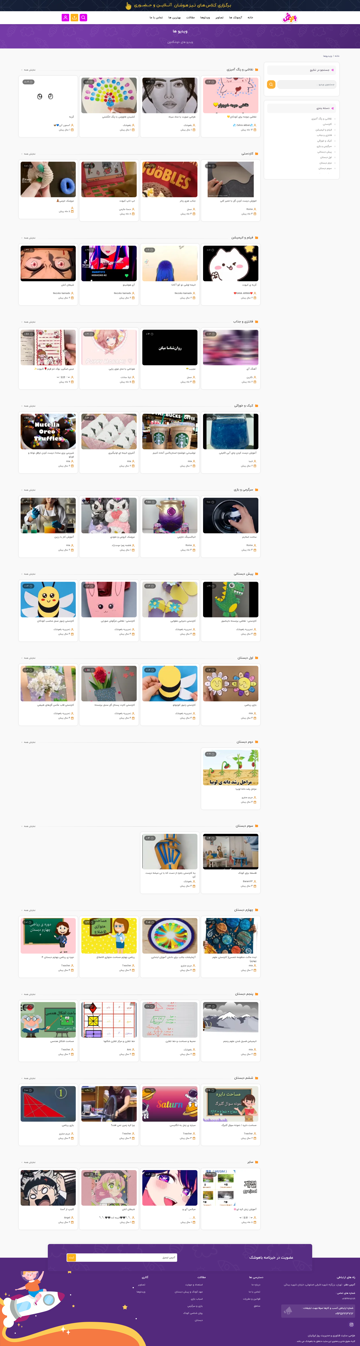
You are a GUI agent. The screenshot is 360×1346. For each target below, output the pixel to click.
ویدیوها (327, 56)
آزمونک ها (235, 18)
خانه (250, 18)
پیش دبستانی (324, 152)
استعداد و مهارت (194, 1284)
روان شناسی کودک (193, 1313)
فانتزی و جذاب (324, 135)
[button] (74, 17)
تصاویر (219, 18)
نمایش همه (29, 69)
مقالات (190, 18)
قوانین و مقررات (251, 1299)
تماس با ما (156, 18)
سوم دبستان (325, 168)
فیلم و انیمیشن (324, 130)
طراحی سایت (347, 1335)
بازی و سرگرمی (195, 1306)
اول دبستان (326, 157)
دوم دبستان (326, 163)
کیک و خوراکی (324, 141)
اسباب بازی (197, 1299)
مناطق (257, 1306)
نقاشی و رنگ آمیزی (321, 119)
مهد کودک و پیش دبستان (189, 1292)
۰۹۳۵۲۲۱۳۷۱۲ (344, 1314)
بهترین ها (174, 18)
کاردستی (327, 124)
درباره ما (256, 1284)
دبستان (199, 1320)
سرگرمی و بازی (324, 146)
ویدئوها (205, 18)
